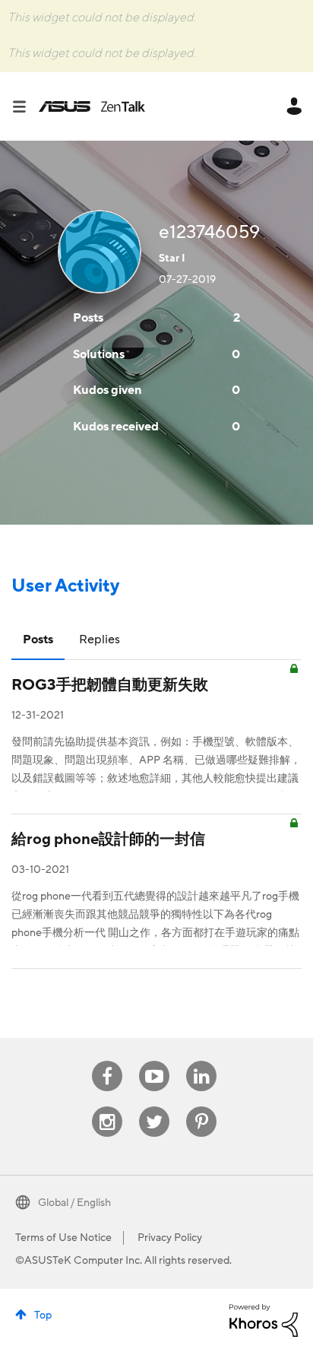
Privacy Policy (170, 1238)
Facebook (107, 1061)
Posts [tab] (38, 639)
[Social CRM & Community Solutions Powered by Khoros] (263, 1320)
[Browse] (25, 106)
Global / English (74, 1203)
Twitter (154, 1106)
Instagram (107, 1106)
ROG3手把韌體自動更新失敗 (109, 685)
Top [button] (43, 1315)
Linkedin (201, 1061)
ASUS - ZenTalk (92, 106)
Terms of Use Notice (63, 1238)
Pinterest (201, 1106)
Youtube (154, 1061)
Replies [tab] (99, 639)
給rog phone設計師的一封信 (108, 839)
